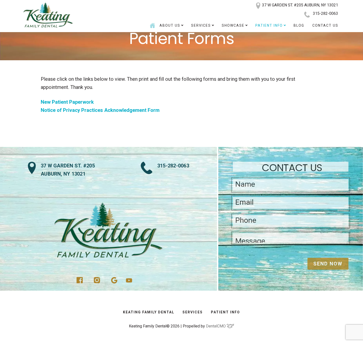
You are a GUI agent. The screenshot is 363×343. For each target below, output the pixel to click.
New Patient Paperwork (67, 102)
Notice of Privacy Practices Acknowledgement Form (100, 110)
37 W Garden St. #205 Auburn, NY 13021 (68, 170)
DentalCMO (216, 326)
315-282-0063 (325, 13)
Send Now (328, 264)
